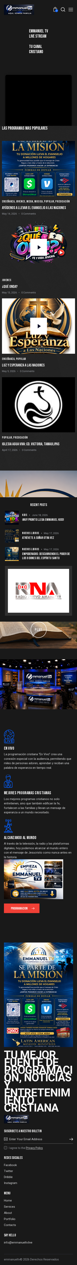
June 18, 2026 (40, 515)
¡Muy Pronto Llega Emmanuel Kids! (43, 520)
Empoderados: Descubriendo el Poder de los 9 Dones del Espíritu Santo (46, 556)
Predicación (62, 201)
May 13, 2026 (9, 292)
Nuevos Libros (30, 533)
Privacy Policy (34, 1148)
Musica (38, 201)
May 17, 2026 (51, 533)
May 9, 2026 (8, 371)
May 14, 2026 (9, 213)
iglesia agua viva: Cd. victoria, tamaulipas (30, 444)
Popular (49, 201)
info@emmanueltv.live (18, 1242)
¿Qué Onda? (10, 286)
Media (29, 201)
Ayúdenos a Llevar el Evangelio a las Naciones (34, 207)
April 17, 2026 (9, 449)
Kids (24, 515)
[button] (71, 9)
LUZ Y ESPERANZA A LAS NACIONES (23, 365)
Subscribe (70, 1139)
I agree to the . (26, 1148)
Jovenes (20, 201)
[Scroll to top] (70, 1258)
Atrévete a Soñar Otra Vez (38, 538)
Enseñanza (8, 201)
